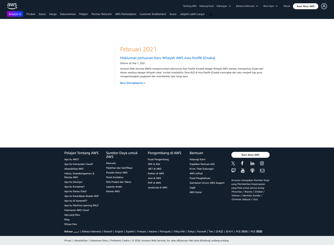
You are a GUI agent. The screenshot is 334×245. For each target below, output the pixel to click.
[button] (305, 6)
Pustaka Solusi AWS (117, 172)
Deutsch (108, 231)
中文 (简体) (242, 231)
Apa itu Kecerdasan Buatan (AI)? (81, 195)
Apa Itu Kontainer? (74, 186)
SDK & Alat (154, 163)
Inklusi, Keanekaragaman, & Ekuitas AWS (79, 175)
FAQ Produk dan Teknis (118, 181)
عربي (76, 231)
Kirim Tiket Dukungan (202, 168)
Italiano (153, 231)
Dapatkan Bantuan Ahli (202, 163)
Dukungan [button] (223, 6)
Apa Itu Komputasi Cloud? (78, 163)
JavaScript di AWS (157, 187)
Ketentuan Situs (99, 240)
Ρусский (201, 231)
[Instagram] (265, 164)
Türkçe (191, 231)
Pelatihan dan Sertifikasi (119, 167)
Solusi (42, 13)
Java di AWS (154, 178)
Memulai (111, 163)
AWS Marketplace (125, 13)
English (119, 231)
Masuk (287, 6)
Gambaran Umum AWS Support (207, 182)
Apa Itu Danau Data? (75, 191)
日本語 (219, 231)
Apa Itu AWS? (71, 159)
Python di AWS (156, 173)
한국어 (229, 231)
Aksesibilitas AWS (74, 168)
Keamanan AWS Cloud (76, 210)
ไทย (211, 231)
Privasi (67, 240)
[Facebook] (245, 164)
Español (130, 231)
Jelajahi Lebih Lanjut (192, 13)
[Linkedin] (255, 164)
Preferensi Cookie (119, 240)
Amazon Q (15, 13)
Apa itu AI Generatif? (75, 200)
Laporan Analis (114, 186)
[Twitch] (236, 170)
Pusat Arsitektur (114, 177)
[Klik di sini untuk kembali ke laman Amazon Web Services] (12, 6)
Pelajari (83, 13)
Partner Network (102, 13)
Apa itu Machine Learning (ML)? (81, 205)
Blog (66, 219)
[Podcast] (255, 170)
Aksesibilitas (81, 240)
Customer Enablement (153, 13)
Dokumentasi (68, 13)
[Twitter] (236, 164)
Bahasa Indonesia (91, 231)
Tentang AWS (190, 6)
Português (165, 231)
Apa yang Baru (72, 214)
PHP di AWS (154, 182)
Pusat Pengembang (158, 159)
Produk (30, 13)
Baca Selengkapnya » (132, 82)
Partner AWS (113, 191)
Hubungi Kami (206, 6)
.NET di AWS (154, 168)
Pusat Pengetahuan (200, 178)
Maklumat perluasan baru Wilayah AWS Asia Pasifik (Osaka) (167, 58)
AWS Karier (196, 192)
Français (141, 231)
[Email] (265, 170)
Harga (53, 13)
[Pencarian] (211, 15)
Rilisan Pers (70, 224)
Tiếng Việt (179, 231)
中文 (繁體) (256, 231)
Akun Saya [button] (269, 6)
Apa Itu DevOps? (73, 181)
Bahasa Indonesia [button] (246, 6)
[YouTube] (245, 170)
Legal (192, 187)
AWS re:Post (196, 173)
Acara (173, 13)
